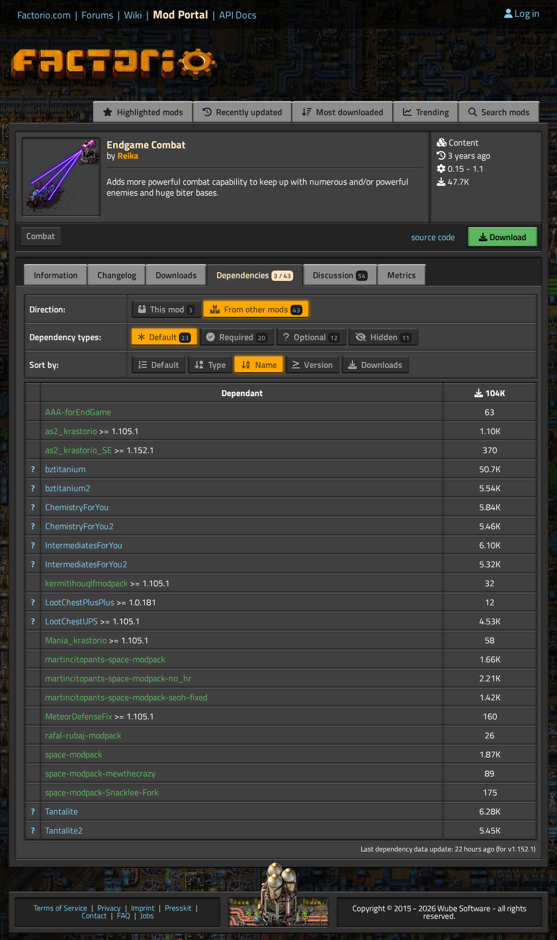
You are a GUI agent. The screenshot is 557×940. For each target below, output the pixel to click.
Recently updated (248, 111)
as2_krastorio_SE (79, 449)
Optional (315, 336)
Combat (40, 235)
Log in (527, 13)
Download (507, 236)
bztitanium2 (67, 487)
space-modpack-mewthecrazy (100, 773)
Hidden (389, 336)
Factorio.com (44, 15)
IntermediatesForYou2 (86, 564)
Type (216, 364)
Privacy (109, 909)
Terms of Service (60, 909)
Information (56, 274)
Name (265, 364)
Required (241, 336)
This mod (170, 309)
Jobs (147, 916)
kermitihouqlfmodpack (87, 583)
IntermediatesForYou (83, 545)
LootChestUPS (72, 621)
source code (433, 236)
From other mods (261, 309)
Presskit (178, 909)
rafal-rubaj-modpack (83, 735)
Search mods (504, 111)
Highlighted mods (149, 111)
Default (168, 336)
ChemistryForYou (77, 506)
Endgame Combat (146, 144)
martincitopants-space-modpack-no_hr (118, 678)
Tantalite (61, 811)
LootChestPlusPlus (80, 602)
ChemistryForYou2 (79, 525)
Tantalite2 (64, 830)
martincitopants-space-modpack (105, 659)
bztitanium (65, 468)
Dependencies (253, 274)
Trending (431, 111)
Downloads (176, 274)
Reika (127, 155)
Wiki (133, 15)
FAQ (123, 916)
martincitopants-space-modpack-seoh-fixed (126, 697)
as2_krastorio (72, 430)
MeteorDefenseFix (79, 716)
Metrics (401, 274)
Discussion (339, 274)
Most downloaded (348, 111)
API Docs (237, 15)
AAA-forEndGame (78, 411)
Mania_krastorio (77, 640)
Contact (94, 916)
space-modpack (73, 754)
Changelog (116, 274)
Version (317, 364)
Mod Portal (180, 14)
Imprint (142, 909)
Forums (97, 15)
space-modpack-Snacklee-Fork (102, 792)
